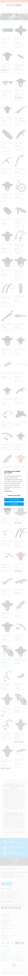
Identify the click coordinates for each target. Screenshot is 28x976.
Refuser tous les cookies (14, 499)
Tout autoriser (14, 504)
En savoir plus (8, 491)
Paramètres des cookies (14, 495)
